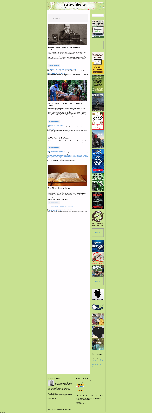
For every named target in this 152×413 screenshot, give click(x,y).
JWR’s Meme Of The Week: (58, 138)
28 (97, 364)
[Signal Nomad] (98, 139)
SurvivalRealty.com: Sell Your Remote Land (56, 151)
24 (102, 363)
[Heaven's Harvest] (98, 121)
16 (100, 361)
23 (100, 363)
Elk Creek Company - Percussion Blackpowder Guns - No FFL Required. (62, 69)
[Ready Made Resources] (98, 182)
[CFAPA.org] (98, 294)
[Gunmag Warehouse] (98, 200)
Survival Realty (50, 129)
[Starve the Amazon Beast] (98, 258)
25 (92, 364)
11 (92, 361)
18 (92, 363)
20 (95, 363)
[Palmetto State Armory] (98, 160)
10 (102, 360)
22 (99, 363)
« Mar (93, 366)
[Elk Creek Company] (98, 219)
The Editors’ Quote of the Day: (59, 188)
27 (95, 364)
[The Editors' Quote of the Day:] (67, 175)
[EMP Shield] (98, 246)
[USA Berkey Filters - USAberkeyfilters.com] (98, 271)
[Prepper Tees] (98, 332)
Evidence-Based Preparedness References (56, 73)
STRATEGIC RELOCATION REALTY (55, 125)
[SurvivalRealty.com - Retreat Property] (98, 29)
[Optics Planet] (98, 307)
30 (100, 364)
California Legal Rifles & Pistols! (54, 210)
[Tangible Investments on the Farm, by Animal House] (67, 90)
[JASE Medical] (98, 344)
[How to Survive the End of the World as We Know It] (98, 84)
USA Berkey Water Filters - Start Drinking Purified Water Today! (60, 206)
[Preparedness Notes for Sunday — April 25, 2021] (67, 34)
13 (95, 361)
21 (97, 363)
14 (97, 361)
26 (93, 364)
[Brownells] (98, 63)
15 (99, 361)
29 (99, 364)
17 (102, 361)
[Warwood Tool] (98, 319)
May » (96, 366)
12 (93, 361)
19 (93, 363)
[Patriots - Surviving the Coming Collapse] (98, 102)
